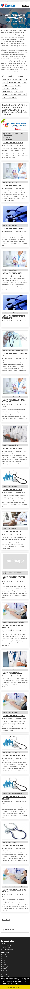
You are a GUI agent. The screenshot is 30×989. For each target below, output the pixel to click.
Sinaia (19, 94)
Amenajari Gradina (6, 958)
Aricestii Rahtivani (17, 79)
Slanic (24, 94)
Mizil (15, 91)
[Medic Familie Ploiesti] (15, 434)
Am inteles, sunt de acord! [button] (15, 987)
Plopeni (5, 94)
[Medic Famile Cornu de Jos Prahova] (15, 561)
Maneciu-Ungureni (7, 91)
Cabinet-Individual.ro (6, 976)
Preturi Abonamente (6, 945)
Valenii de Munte (12, 97)
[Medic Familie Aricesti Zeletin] (15, 611)
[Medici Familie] (9, 5)
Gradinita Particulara (6, 970)
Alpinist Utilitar (5, 956)
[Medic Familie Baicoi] (15, 477)
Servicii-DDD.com (5, 968)
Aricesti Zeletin (7, 79)
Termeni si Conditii (5, 947)
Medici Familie (11, 21)
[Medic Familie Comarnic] (15, 743)
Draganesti (14, 88)
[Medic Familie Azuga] (15, 258)
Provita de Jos (12, 94)
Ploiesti (21, 91)
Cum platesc (4, 943)
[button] (25, 6)
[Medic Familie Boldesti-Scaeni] (15, 784)
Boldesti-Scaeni (12, 82)
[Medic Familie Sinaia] (15, 659)
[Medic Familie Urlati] (15, 831)
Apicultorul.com (5, 974)
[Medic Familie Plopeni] (15, 214)
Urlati (4, 97)
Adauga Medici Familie (24, 1)
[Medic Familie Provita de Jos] (15, 339)
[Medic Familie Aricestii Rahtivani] (15, 385)
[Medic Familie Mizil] (15, 519)
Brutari (3, 962)
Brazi (19, 82)
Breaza (24, 82)
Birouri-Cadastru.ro (6, 964)
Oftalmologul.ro (5, 966)
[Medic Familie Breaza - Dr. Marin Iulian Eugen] (15, 125)
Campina (11, 85)
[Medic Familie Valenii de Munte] (15, 875)
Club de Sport (4, 954)
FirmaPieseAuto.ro (5, 960)
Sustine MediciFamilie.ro (7, 949)
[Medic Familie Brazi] (15, 171)
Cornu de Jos (6, 88)
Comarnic (17, 85)
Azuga (25, 79)
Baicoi (4, 82)
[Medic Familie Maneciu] (15, 302)
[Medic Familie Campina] (15, 701)
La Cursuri (3, 972)
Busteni (5, 85)
